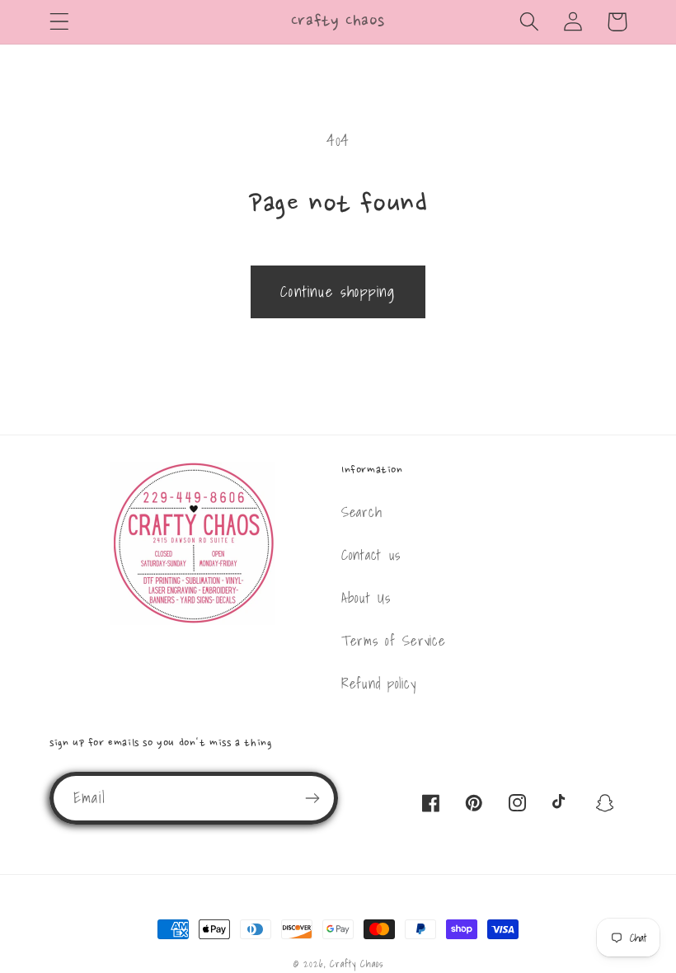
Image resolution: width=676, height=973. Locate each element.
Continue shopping (337, 291)
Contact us (371, 554)
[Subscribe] (312, 798)
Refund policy (378, 683)
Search (361, 512)
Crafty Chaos (356, 963)
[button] (60, 22)
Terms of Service (393, 640)
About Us (366, 597)
